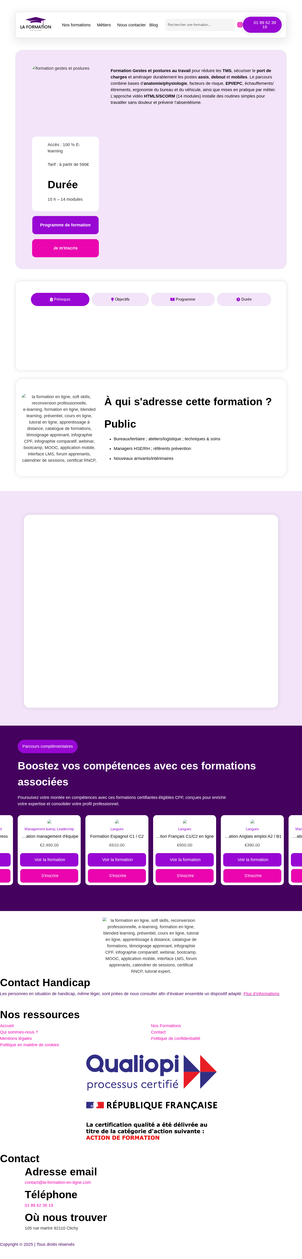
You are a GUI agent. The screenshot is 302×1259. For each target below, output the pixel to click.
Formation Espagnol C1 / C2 (117, 836)
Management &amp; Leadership (49, 829)
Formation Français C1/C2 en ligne (184, 836)
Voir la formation (49, 859)
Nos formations (76, 25)
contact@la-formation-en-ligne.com (58, 1182)
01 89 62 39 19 (39, 1205)
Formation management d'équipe (49, 836)
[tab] (60, 299)
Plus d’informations (261, 993)
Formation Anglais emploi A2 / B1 (252, 836)
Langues (117, 829)
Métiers (104, 25)
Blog (153, 25)
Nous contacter (131, 25)
